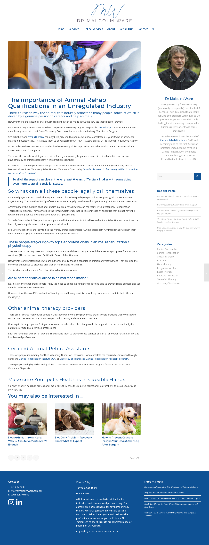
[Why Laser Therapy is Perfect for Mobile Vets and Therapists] (2, 272)
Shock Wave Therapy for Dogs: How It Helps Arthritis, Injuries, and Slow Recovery (178, 220)
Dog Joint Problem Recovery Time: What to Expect (177, 204)
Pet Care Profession (167, 275)
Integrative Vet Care (167, 268)
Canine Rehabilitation (168, 252)
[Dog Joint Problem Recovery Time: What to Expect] (74, 419)
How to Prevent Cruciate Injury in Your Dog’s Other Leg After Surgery (120, 441)
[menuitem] (60, 29)
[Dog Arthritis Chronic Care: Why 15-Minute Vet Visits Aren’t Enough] (27, 419)
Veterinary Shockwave (168, 283)
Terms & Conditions (86, 487)
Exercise (161, 260)
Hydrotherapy (164, 264)
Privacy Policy (83, 482)
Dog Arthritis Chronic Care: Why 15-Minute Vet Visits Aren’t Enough (27, 441)
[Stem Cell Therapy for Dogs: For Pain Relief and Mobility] (206, 272)
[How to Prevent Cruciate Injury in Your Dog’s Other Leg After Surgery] (121, 419)
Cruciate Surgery (165, 256)
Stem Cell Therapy (166, 279)
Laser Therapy (164, 271)
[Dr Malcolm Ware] (104, 12)
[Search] (152, 29)
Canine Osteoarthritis (168, 249)
